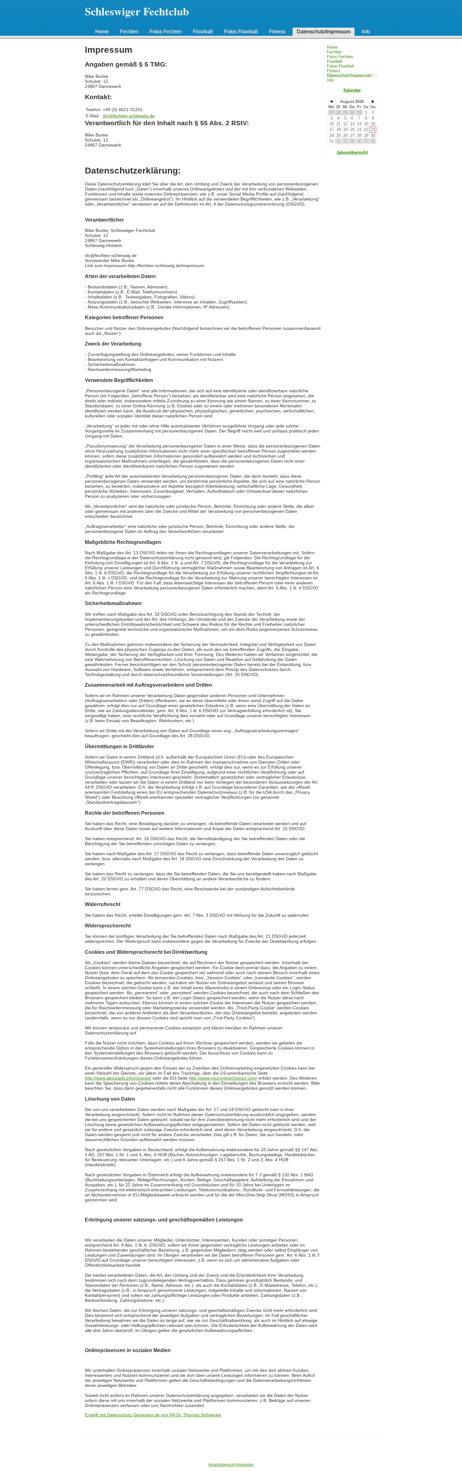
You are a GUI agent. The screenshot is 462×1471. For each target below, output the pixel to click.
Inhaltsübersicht (221, 1465)
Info (366, 31)
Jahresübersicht (352, 152)
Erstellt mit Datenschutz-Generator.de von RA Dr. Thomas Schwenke (153, 1414)
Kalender (352, 90)
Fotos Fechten (166, 31)
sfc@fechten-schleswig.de (129, 115)
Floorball (203, 31)
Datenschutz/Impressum (323, 31)
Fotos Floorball (241, 31)
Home (102, 31)
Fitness (277, 31)
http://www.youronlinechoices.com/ (223, 1078)
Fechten (129, 31)
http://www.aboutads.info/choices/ (118, 1078)
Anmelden (245, 1465)
